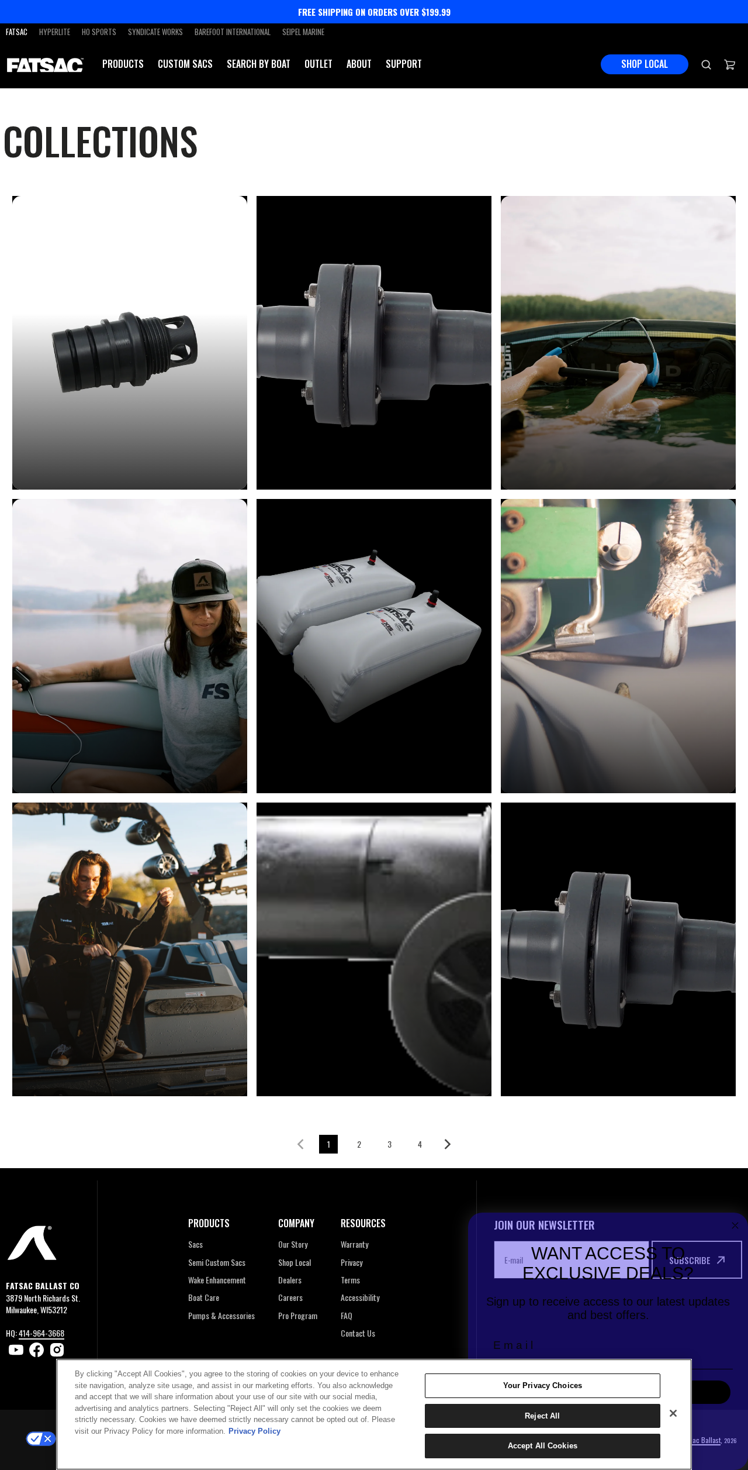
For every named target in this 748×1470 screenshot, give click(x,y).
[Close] (673, 1413)
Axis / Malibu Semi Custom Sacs (359, 756)
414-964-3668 (41, 1333)
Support (404, 64)
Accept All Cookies (542, 1445)
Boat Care (63, 1068)
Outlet (318, 64)
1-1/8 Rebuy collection (105, 462)
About (359, 64)
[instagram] (57, 1349)
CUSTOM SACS (185, 64)
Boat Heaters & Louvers (352, 1068)
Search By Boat (258, 64)
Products (123, 64)
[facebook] (36, 1349)
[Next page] (450, 1144)
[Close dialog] (735, 1225)
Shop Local (644, 64)
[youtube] (16, 1349)
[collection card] (129, 343)
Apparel (57, 765)
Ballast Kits (560, 765)
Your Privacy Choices (543, 1385)
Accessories (559, 462)
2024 (290, 462)
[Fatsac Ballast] (45, 64)
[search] (706, 64)
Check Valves (562, 1068)
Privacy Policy (254, 1431)
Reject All (542, 1416)
